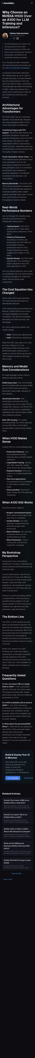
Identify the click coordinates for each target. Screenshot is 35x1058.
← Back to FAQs (7, 879)
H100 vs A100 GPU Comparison (17, 68)
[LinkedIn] (17, 38)
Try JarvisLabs (13, 778)
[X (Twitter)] (11, 38)
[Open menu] (32, 3)
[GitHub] (14, 38)
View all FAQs (16, 874)
